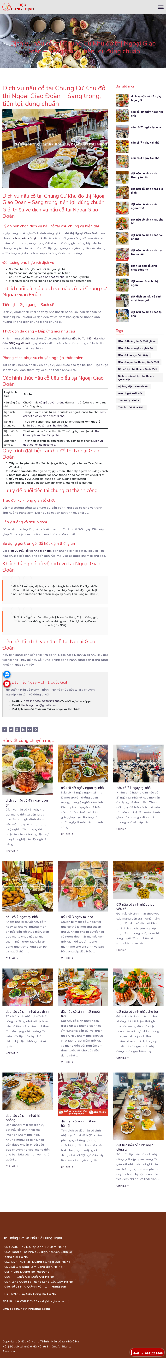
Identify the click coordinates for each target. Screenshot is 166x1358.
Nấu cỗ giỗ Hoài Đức (130, 393)
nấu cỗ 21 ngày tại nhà (146, 127)
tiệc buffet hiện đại (85, 338)
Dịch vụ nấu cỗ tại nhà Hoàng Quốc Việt (136, 378)
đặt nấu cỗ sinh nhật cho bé (147, 221)
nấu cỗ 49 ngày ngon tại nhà (147, 114)
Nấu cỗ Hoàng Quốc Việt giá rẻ (136, 341)
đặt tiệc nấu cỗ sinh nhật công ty (144, 268)
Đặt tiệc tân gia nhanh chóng (50, 425)
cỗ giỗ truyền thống (52, 402)
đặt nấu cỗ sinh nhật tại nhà (146, 314)
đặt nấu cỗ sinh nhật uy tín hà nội (146, 252)
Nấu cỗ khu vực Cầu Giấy (133, 355)
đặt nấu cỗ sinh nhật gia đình (147, 191)
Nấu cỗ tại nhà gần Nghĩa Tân (136, 348)
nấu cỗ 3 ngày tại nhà (145, 158)
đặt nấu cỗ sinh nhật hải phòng (147, 237)
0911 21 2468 (32, 701)
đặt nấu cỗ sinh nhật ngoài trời (144, 206)
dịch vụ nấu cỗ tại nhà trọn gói (29, 550)
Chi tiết (11, 851)
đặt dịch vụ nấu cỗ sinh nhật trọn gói (146, 298)
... (16, 844)
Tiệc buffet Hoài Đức (131, 407)
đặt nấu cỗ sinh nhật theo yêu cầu (144, 175)
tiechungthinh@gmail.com (38, 705)
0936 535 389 (50, 701)
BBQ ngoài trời (19, 343)
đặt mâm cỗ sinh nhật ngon (145, 283)
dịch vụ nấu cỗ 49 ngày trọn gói (146, 98)
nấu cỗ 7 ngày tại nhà (145, 143)
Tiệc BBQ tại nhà (128, 400)
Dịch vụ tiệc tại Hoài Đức (133, 386)
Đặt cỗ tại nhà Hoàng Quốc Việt (137, 369)
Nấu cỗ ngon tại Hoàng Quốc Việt (138, 362)
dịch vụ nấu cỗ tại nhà (26, 238)
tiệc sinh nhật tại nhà (51, 277)
